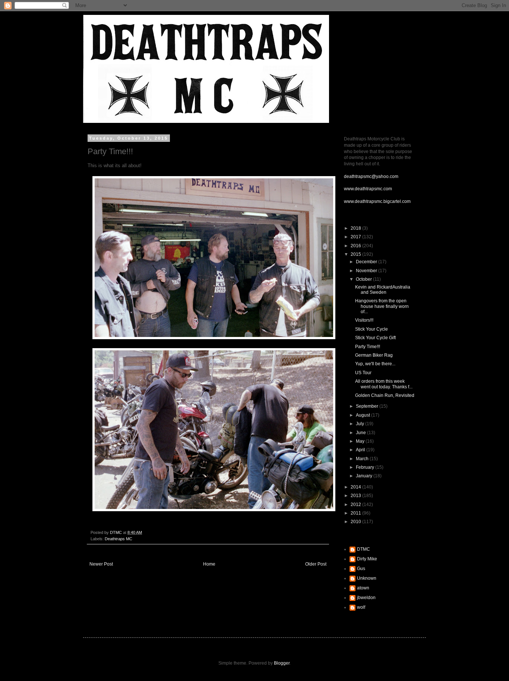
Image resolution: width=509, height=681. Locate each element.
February (365, 467)
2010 (356, 521)
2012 (356, 504)
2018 (356, 228)
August (363, 415)
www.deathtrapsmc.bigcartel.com (377, 201)
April (361, 449)
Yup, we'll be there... (375, 363)
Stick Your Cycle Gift (375, 337)
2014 (356, 487)
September (367, 406)
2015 (356, 254)
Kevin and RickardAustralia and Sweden (382, 289)
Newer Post (101, 564)
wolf (361, 607)
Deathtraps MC (118, 539)
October (364, 279)
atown (363, 588)
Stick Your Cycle (371, 329)
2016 (356, 245)
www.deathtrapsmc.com (368, 188)
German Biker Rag (374, 355)
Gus (361, 568)
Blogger (282, 663)
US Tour (363, 372)
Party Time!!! (367, 346)
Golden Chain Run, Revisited (384, 395)
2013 (356, 495)
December (367, 261)
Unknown (366, 578)
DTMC (363, 549)
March (363, 458)
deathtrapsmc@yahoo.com (371, 176)
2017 (356, 236)
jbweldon (366, 597)
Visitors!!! (364, 320)
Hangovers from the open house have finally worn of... (382, 306)
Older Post (315, 564)
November (367, 270)
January (364, 475)
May (361, 441)
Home (209, 564)
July (360, 423)
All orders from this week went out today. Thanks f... (383, 384)
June (361, 432)
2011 (356, 513)
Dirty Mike (367, 558)
